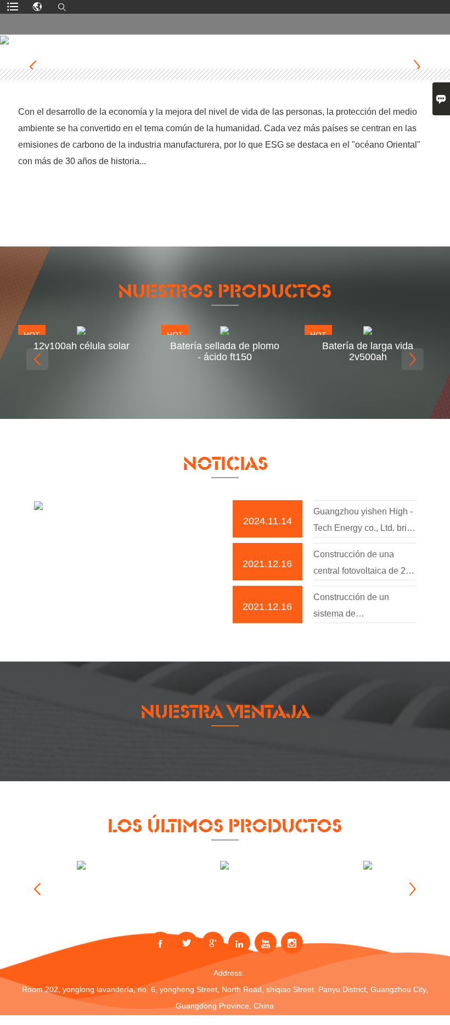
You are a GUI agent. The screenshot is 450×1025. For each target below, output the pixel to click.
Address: (228, 972)
